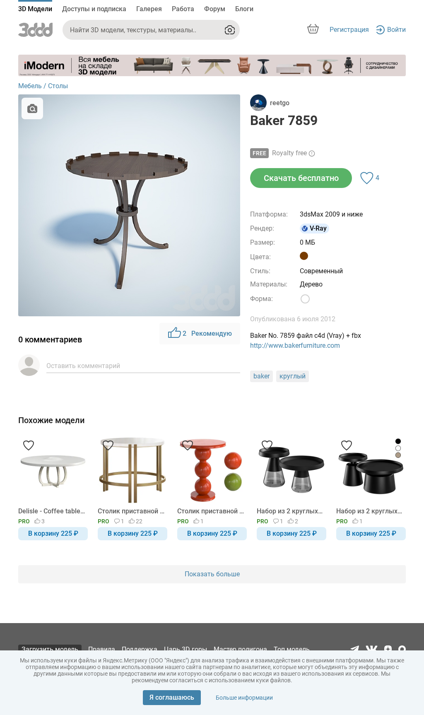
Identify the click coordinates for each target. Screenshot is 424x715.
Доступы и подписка (94, 9)
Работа (183, 9)
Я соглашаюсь (171, 697)
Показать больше (212, 574)
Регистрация (349, 30)
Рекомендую (207, 333)
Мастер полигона (240, 649)
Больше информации (244, 697)
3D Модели (35, 9)
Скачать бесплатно (301, 178)
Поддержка (139, 649)
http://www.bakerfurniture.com (295, 345)
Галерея (149, 9)
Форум (214, 9)
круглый (292, 376)
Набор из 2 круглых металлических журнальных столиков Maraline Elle (290, 511)
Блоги (244, 9)
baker (261, 376)
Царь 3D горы (185, 649)
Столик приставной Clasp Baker (131, 511)
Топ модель (292, 649)
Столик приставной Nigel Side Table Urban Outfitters (210, 511)
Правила (101, 649)
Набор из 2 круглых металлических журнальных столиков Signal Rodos (369, 511)
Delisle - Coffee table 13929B (51, 511)
